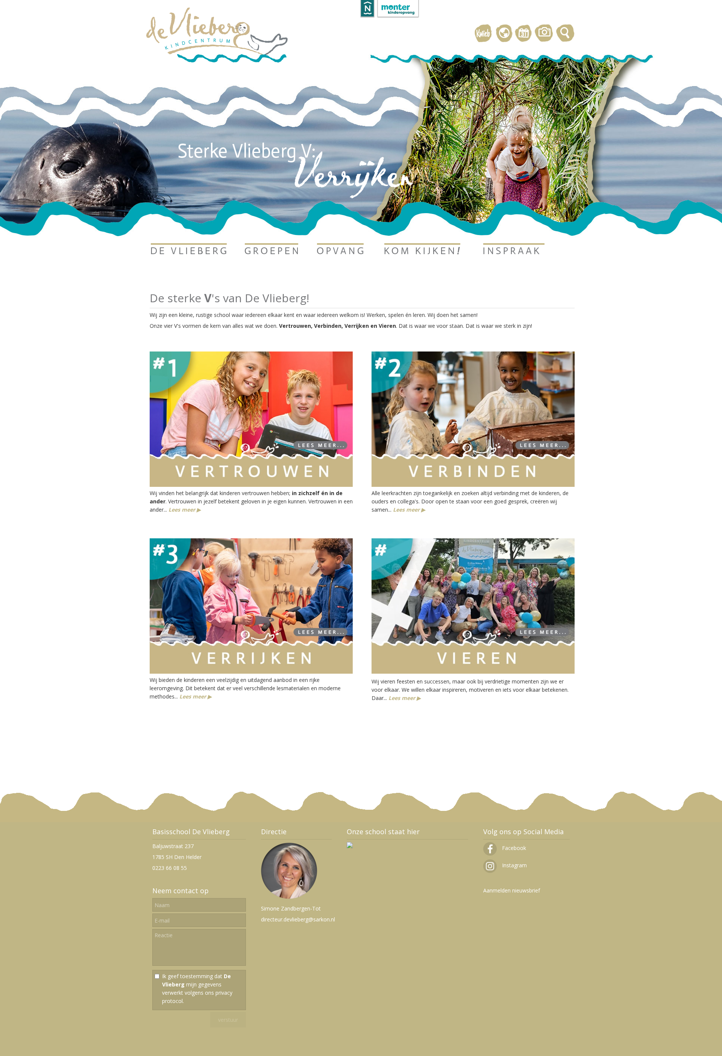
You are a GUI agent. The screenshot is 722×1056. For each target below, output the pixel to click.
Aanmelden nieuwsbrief (511, 890)
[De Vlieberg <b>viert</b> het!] (473, 671)
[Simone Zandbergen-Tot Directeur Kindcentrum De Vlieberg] (289, 897)
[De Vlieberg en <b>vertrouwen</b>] (251, 484)
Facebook (513, 847)
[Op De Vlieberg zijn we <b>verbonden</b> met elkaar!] (473, 484)
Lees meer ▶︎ (184, 509)
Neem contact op (180, 890)
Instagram (514, 865)
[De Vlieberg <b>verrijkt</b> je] (251, 671)
